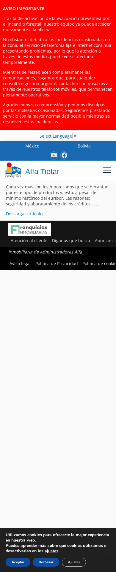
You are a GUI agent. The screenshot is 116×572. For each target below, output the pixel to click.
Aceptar (18, 562)
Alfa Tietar (42, 171)
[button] (107, 170)
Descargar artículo (24, 213)
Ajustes (74, 562)
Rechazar (46, 562)
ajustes (51, 551)
